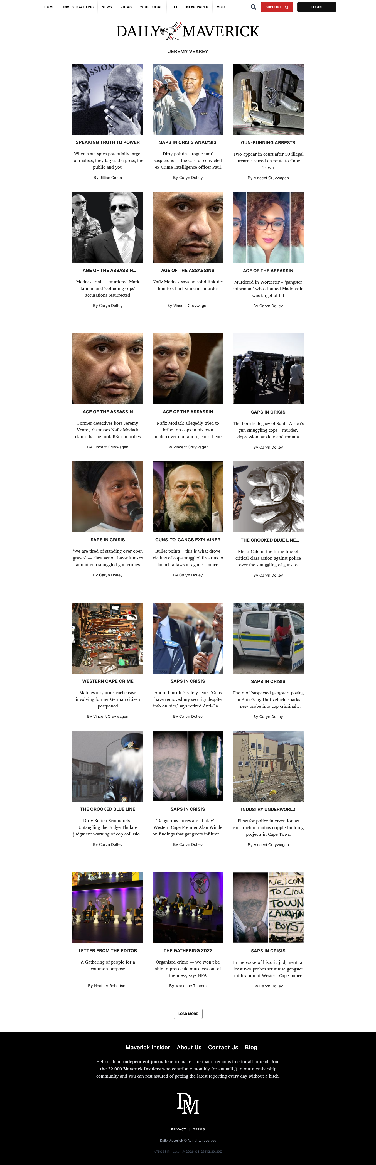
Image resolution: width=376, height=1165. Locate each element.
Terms (199, 1129)
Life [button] (174, 7)
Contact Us (223, 1047)
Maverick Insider (148, 1047)
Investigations (78, 7)
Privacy (178, 1129)
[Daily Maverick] (188, 31)
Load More (188, 1014)
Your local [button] (151, 7)
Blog (251, 1047)
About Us (189, 1047)
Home (49, 7)
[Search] (253, 7)
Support (273, 7)
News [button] (107, 7)
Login (316, 7)
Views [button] (126, 7)
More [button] (222, 7)
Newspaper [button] (197, 7)
